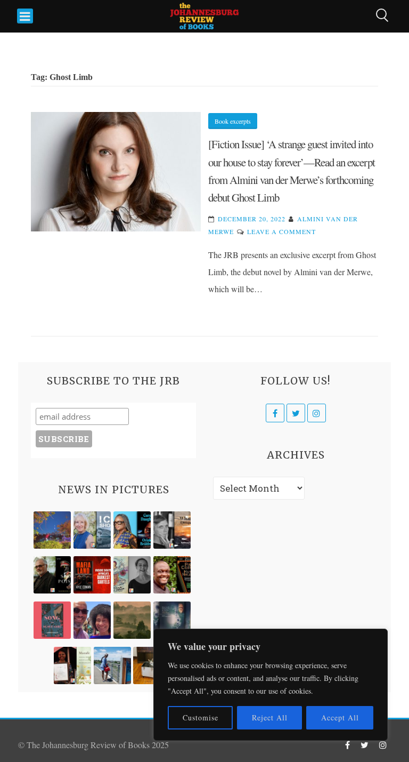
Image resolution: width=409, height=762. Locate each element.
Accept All (340, 717)
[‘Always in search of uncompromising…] (172, 530)
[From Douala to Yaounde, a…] (132, 620)
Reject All (270, 717)
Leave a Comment (281, 231)
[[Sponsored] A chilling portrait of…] (92, 574)
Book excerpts (233, 121)
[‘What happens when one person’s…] (172, 574)
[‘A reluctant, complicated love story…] (92, 530)
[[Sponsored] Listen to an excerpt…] (132, 530)
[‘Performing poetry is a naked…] (132, 574)
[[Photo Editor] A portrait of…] (112, 665)
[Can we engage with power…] (52, 574)
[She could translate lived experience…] (92, 620)
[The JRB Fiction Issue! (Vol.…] (52, 530)
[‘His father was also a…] (72, 665)
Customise (200, 717)
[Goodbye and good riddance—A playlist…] (151, 665)
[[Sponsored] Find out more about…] (52, 620)
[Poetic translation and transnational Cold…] (172, 620)
